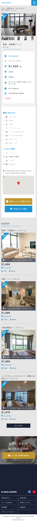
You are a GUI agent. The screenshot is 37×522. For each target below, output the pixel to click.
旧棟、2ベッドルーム (10, 279)
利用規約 (22, 507)
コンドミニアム (20, 8)
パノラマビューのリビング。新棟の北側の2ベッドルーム (18, 377)
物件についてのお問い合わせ (20, 201)
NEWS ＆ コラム (25, 502)
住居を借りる (10, 8)
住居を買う (23, 498)
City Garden (13, 56)
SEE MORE (18, 426)
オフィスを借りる (6, 502)
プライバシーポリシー (8, 512)
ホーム (3, 8)
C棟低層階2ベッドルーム (12, 327)
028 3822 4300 (19, 449)
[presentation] (33, 25)
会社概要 (4, 507)
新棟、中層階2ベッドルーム (13, 230)
